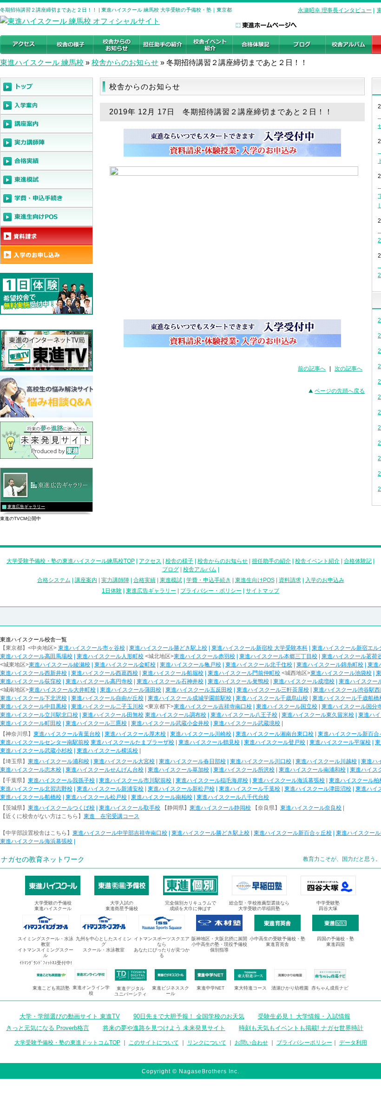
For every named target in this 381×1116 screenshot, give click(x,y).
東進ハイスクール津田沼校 (317, 789)
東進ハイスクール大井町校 (62, 690)
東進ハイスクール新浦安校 (110, 789)
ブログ (170, 569)
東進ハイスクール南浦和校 (312, 769)
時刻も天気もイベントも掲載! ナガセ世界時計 (301, 1027)
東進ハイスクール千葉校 (249, 789)
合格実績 (144, 580)
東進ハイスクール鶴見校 (209, 742)
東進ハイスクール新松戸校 (181, 789)
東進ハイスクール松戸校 (96, 797)
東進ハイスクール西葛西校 (104, 673)
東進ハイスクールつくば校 (61, 808)
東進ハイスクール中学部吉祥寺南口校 (119, 833)
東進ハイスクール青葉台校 (66, 734)
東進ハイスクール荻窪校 (30, 681)
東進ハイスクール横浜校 (107, 750)
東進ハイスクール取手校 (129, 808)
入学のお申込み (324, 580)
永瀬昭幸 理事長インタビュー (335, 10)
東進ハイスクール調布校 (175, 715)
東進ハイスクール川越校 (326, 761)
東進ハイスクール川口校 (260, 761)
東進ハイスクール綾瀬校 (59, 664)
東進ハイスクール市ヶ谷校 (91, 648)
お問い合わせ (251, 1042)
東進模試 (171, 580)
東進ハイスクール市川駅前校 (135, 780)
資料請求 (290, 580)
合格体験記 (358, 561)
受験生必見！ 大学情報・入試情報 (304, 1016)
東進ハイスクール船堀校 (173, 673)
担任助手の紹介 (271, 561)
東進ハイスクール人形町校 (110, 656)
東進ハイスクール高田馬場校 (36, 656)
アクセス (150, 561)
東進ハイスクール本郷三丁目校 (278, 656)
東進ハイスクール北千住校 (258, 664)
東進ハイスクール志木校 (30, 769)
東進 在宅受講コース (111, 816)
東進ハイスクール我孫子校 (61, 780)
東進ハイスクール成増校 (304, 681)
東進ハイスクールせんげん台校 (105, 769)
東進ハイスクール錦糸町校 (329, 664)
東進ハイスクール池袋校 (341, 673)
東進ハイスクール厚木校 (135, 734)
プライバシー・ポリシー (211, 591)
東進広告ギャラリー (26, 506)
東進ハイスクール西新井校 (33, 673)
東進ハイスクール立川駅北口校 (39, 715)
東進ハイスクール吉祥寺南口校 (213, 706)
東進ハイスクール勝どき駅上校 (168, 648)
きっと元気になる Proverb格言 (47, 1027)
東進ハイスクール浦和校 (58, 761)
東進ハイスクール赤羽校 (204, 656)
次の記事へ (348, 368)
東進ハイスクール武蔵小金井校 (170, 723)
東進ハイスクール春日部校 (192, 761)
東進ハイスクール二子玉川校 (107, 706)
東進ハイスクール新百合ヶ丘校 (293, 833)
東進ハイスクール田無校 (113, 715)
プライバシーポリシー (304, 1042)
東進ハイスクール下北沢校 (33, 698)
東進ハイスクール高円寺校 (99, 681)
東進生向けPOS (255, 580)
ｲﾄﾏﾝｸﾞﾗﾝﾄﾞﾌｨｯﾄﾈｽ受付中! (46, 962)
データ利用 (353, 1042)
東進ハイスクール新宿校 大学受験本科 (259, 648)
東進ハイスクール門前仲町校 (244, 673)
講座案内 (86, 580)
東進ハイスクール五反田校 (198, 690)
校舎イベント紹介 (317, 561)
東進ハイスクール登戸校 (274, 742)
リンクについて (206, 1042)
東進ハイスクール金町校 (125, 664)
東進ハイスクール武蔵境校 (246, 723)
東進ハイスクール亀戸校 (190, 664)
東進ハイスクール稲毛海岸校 (212, 780)
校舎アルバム (200, 569)
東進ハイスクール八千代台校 (233, 797)
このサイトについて (154, 1042)
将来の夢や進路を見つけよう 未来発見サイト (164, 1027)
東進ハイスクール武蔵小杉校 (36, 750)
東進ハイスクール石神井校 (170, 681)
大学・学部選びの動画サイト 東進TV (70, 1016)
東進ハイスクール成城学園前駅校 (189, 698)
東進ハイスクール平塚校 (340, 742)
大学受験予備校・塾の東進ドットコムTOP (67, 1042)
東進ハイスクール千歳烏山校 (272, 698)
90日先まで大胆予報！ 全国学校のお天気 (188, 1016)
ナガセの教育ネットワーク (43, 859)
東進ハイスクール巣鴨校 (238, 681)
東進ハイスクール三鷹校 (96, 723)
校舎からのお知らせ (125, 62)
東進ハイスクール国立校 (286, 706)
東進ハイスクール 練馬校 (42, 62)
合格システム (54, 580)
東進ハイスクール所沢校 (244, 769)
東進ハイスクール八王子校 (243, 715)
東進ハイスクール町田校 (30, 723)
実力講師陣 (115, 580)
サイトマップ (262, 591)
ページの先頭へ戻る (340, 391)
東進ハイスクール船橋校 (30, 797)
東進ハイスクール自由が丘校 (107, 698)
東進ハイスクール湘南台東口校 (275, 734)
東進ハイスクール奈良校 (311, 808)
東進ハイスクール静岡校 (220, 808)
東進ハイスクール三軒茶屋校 (272, 690)
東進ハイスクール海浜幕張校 (288, 780)
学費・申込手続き (208, 580)
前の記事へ (312, 368)
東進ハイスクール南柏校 (161, 797)
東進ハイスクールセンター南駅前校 (44, 742)
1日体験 (112, 591)
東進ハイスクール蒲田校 (130, 690)
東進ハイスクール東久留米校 (318, 715)
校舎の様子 (179, 561)
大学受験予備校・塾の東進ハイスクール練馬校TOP (71, 561)
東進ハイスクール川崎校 (200, 734)
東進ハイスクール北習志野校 (36, 789)
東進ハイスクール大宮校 (124, 761)
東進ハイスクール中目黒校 (33, 706)
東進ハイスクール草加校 (178, 769)
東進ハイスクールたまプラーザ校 (132, 742)
